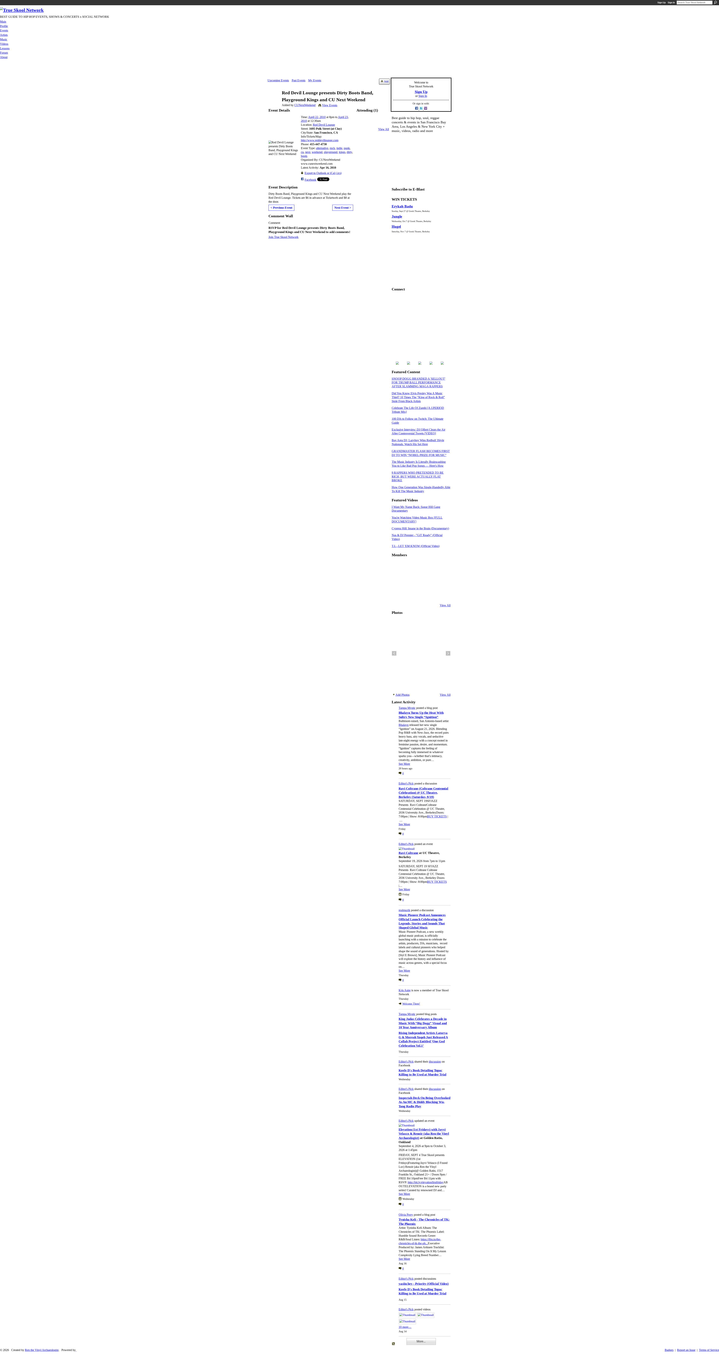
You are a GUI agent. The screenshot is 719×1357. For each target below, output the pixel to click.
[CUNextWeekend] (274, 100)
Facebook (310, 179)
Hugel (396, 227)
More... (421, 1341)
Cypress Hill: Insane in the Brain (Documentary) (420, 528)
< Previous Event (281, 207)
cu (302, 152)
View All (383, 129)
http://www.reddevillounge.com (319, 140)
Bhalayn (404, 725)
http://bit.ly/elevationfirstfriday (425, 1182)
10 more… (405, 1327)
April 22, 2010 (317, 117)
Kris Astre (405, 990)
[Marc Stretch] (405, 585)
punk (347, 148)
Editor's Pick (406, 783)
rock (332, 148)
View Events (329, 105)
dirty (349, 152)
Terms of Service (709, 1350)
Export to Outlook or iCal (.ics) (323, 173)
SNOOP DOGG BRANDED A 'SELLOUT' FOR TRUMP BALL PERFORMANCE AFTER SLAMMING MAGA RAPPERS (418, 382)
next (307, 152)
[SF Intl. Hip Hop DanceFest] (442, 575)
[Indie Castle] (414, 575)
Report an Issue (686, 1350)
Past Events (298, 80)
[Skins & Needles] (414, 585)
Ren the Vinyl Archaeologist (41, 1350)
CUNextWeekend (304, 105)
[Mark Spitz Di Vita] (432, 595)
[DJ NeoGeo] (423, 575)
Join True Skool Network (283, 237)
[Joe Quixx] (396, 585)
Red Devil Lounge (324, 124)
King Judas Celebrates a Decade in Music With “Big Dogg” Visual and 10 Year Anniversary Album (423, 1023)
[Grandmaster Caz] (432, 575)
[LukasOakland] (423, 565)
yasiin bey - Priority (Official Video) (424, 1284)
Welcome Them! (411, 1003)
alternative (322, 148)
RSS (393, 1344)
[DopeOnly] (396, 565)
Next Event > (342, 207)
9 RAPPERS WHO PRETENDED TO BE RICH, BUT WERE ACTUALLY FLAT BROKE (418, 476)
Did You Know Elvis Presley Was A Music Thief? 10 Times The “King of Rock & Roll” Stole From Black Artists (418, 397)
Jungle (397, 216)
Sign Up (661, 2)
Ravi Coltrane (408, 853)
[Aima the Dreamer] (442, 585)
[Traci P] (405, 595)
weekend (317, 152)
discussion (435, 1061)
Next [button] (448, 653)
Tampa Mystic (407, 707)
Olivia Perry (406, 1214)
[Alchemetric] (432, 585)
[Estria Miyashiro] (423, 585)
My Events (314, 80)
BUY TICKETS (437, 816)
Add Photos (402, 694)
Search (715, 2)
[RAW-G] (396, 595)
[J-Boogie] (414, 595)
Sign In (671, 2)
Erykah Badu (402, 206)
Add (386, 81)
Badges (669, 1350)
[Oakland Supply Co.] (405, 565)
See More (404, 763)
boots (304, 156)
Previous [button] (394, 653)
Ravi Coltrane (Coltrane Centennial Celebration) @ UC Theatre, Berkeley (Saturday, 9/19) (423, 793)
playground (330, 152)
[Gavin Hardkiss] (414, 565)
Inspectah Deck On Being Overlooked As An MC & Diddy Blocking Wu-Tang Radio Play (424, 1102)
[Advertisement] (359, 69)
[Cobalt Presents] (423, 595)
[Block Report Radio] (405, 575)
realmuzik (404, 910)
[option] (421, 653)
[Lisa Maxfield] (396, 575)
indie (339, 148)
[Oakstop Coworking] (432, 565)
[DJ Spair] (442, 595)
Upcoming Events (278, 80)
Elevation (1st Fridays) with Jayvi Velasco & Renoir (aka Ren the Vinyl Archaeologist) (424, 1134)
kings (342, 152)
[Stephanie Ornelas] (442, 565)
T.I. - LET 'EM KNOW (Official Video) (415, 546)
